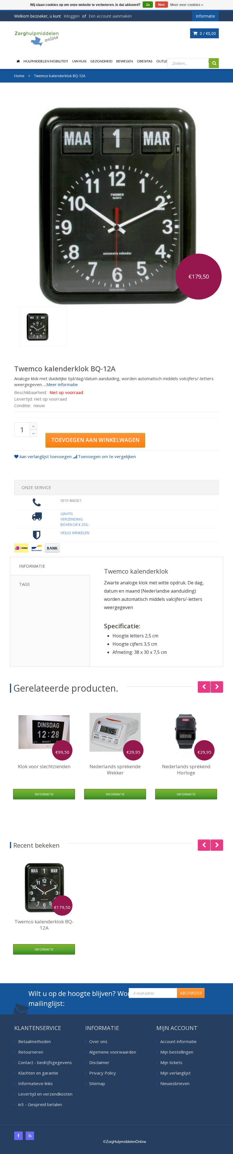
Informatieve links (35, 1083)
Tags (24, 584)
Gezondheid (101, 61)
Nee (161, 5)
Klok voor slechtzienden (44, 766)
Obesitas (144, 61)
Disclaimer (99, 1062)
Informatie (32, 566)
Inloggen (72, 16)
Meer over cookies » (186, 5)
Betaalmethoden (34, 1041)
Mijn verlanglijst (175, 1073)
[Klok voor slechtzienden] (44, 732)
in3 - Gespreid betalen (40, 1104)
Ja (148, 5)
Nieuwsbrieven (175, 1083)
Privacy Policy (102, 1073)
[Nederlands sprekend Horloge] (186, 732)
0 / (207, 33)
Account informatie (178, 1041)
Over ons (98, 1041)
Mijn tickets (171, 1062)
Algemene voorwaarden (112, 1052)
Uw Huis (79, 61)
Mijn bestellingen (176, 1052)
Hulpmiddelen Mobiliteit (46, 61)
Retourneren (30, 1052)
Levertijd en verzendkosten (45, 1094)
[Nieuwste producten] (30, 1136)
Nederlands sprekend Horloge (186, 769)
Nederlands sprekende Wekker (115, 769)
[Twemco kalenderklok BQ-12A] (43, 327)
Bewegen (124, 61)
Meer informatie (62, 384)
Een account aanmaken (110, 16)
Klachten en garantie (38, 1073)
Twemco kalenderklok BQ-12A (44, 924)
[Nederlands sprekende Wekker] (115, 732)
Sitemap (97, 1083)
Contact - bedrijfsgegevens (45, 1062)
